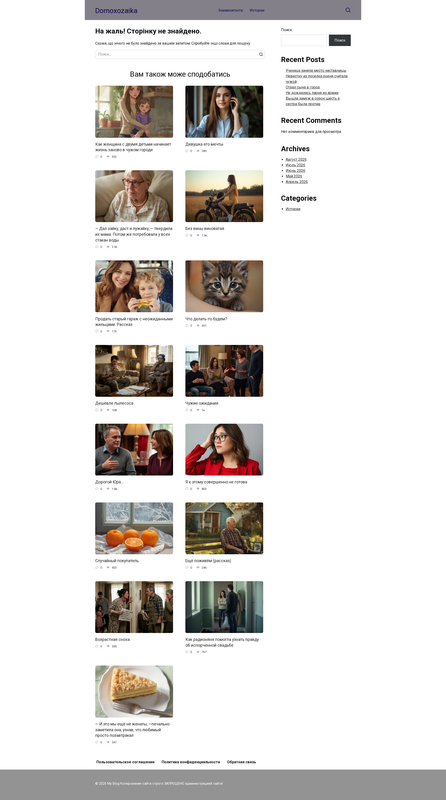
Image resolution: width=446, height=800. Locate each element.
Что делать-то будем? (206, 318)
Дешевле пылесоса (114, 403)
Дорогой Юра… (109, 482)
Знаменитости (230, 10)
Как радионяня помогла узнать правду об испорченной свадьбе (222, 642)
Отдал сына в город (303, 87)
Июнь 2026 (295, 170)
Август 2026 (296, 159)
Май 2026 (294, 176)
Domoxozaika (116, 11)
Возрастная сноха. (113, 639)
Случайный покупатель (117, 560)
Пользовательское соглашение (125, 762)
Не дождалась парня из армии (312, 93)
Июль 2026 (295, 165)
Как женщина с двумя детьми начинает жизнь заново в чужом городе (133, 147)
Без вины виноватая (204, 228)
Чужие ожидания (201, 403)
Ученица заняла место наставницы (316, 70)
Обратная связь (241, 762)
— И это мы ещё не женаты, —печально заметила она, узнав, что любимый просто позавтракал (132, 730)
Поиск (286, 30)
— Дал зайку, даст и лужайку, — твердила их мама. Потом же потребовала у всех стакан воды (133, 234)
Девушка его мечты (204, 144)
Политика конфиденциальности (191, 762)
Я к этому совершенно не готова (216, 482)
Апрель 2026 (297, 182)
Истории (257, 10)
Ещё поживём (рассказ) (208, 560)
